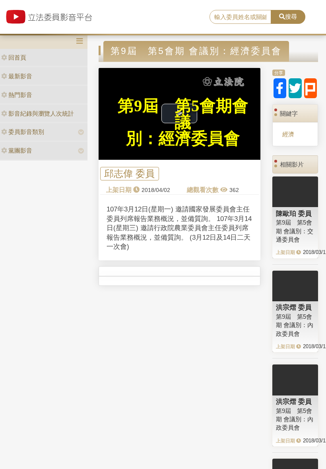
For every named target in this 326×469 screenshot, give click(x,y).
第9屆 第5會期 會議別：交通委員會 (294, 231)
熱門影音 (20, 94)
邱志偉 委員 (129, 174)
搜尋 (291, 16)
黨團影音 (20, 150)
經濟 (288, 134)
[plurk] (310, 88)
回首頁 (17, 57)
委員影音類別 (26, 131)
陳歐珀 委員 (294, 213)
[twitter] (295, 88)
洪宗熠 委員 (294, 307)
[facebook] (280, 88)
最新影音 (20, 76)
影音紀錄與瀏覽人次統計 (41, 113)
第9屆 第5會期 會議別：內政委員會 (294, 325)
